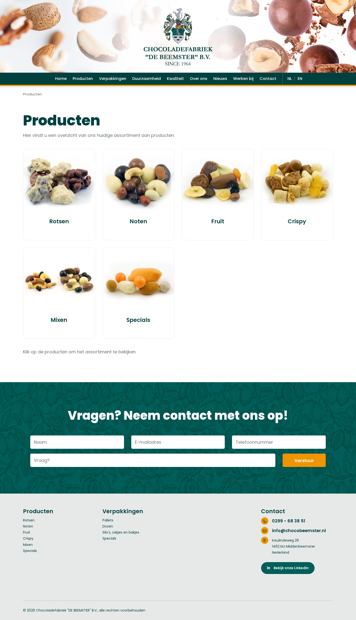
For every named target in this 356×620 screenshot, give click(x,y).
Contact (268, 78)
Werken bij (243, 78)
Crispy (28, 538)
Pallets (107, 520)
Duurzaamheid (146, 78)
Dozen (107, 526)
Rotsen (29, 520)
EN (300, 78)
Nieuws (220, 78)
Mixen (28, 544)
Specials (30, 550)
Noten (28, 526)
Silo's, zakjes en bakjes (120, 532)
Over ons (198, 78)
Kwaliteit (175, 78)
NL (290, 78)
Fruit (26, 532)
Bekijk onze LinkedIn (289, 568)
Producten (83, 78)
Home (61, 78)
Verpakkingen (112, 78)
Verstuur (304, 460)
